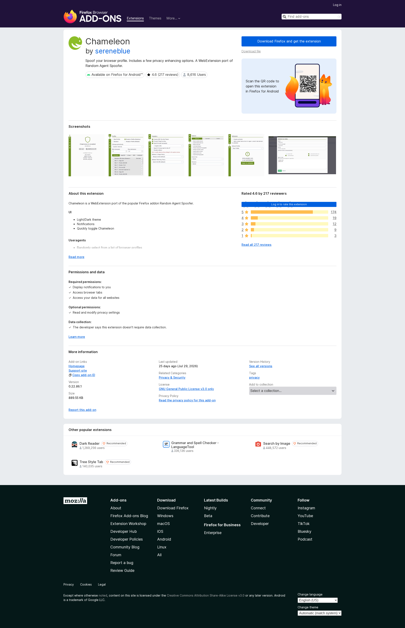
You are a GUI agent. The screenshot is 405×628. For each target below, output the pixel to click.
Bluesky (304, 531)
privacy (254, 377)
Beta (208, 516)
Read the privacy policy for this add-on (187, 400)
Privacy (68, 584)
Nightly (210, 508)
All (159, 555)
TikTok (304, 523)
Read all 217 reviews (256, 244)
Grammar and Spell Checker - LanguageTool (195, 445)
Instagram (306, 508)
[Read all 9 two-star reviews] (289, 229)
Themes (155, 18)
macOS (163, 523)
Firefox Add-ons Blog (129, 516)
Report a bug (121, 562)
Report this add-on (82, 410)
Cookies (86, 584)
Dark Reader (90, 444)
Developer (260, 523)
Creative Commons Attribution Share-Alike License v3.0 (205, 595)
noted (103, 595)
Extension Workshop (128, 523)
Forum (115, 555)
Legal (102, 584)
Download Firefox (173, 508)
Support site (78, 370)
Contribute (260, 516)
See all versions (260, 366)
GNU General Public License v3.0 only (186, 389)
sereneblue (112, 51)
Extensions (135, 18)
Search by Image (276, 444)
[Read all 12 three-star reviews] (289, 224)
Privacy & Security (172, 377)
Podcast (305, 539)
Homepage (77, 366)
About (115, 508)
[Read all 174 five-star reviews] (289, 212)
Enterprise (212, 532)
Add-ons (118, 500)
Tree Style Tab (91, 462)
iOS (160, 531)
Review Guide (122, 570)
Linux (161, 547)
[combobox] (312, 16)
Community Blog (124, 547)
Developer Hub (123, 531)
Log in (337, 5)
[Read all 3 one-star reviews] (289, 235)
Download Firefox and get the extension (289, 41)
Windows (165, 516)
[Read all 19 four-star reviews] (289, 218)
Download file (251, 51)
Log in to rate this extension (289, 204)
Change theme (308, 607)
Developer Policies (126, 539)
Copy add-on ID (83, 375)
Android (164, 539)
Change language (310, 594)
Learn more (77, 336)
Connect (258, 508)
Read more (76, 257)
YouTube (305, 516)
